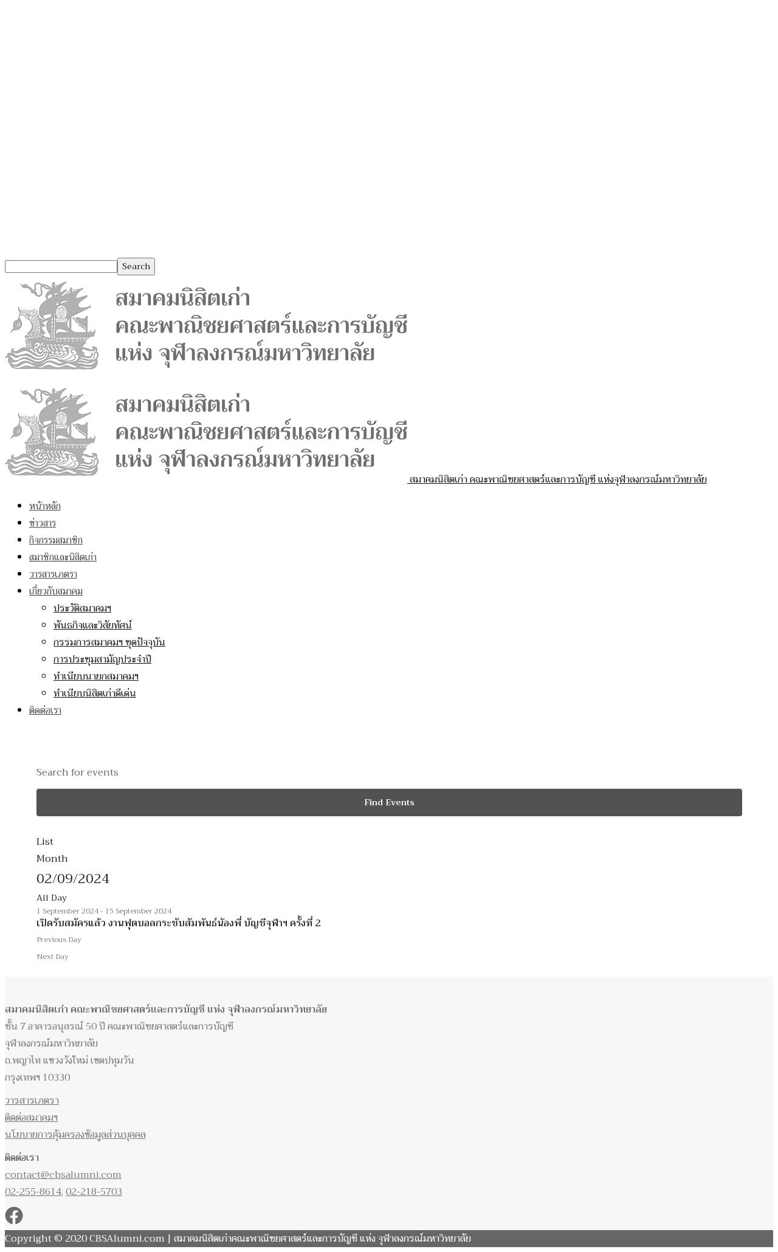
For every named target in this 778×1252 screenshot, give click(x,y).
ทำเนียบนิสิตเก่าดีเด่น (94, 693)
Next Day (52, 957)
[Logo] (206, 373)
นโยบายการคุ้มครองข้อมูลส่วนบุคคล (75, 1134)
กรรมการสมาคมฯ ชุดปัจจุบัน (109, 642)
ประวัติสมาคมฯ (82, 608)
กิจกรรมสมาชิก (56, 540)
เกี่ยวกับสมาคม (56, 591)
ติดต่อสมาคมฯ (31, 1117)
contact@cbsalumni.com (63, 1174)
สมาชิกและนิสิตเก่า (63, 557)
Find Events (389, 802)
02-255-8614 (33, 1191)
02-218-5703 (94, 1191)
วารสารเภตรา (53, 574)
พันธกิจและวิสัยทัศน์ (92, 625)
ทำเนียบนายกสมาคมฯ (96, 676)
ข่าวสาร (42, 523)
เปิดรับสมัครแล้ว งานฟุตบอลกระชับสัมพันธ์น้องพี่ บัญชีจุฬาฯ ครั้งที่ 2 (178, 923)
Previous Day (58, 940)
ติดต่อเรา (45, 710)
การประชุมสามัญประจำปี (102, 659)
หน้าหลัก (45, 506)
